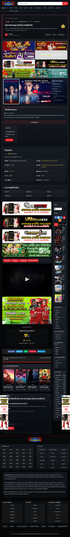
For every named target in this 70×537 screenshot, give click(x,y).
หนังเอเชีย (57, 326)
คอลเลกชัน (35, 518)
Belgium (63, 464)
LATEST (56, 224)
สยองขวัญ (57, 399)
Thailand (64, 453)
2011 (4, 459)
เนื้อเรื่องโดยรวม (56, 84)
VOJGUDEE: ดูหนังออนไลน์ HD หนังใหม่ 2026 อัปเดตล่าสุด (29, 533)
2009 (17, 459)
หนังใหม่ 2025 (58, 337)
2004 (17, 463)
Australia (53, 460)
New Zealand (64, 467)
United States (53, 160)
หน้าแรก (5, 8)
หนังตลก (44, 7)
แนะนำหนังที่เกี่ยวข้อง (58, 100)
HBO (56, 367)
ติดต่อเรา (12, 526)
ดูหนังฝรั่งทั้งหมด (57, 86)
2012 (30, 456)
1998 (24, 466)
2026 (4, 449)
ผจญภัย (56, 377)
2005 (11, 463)
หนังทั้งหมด (58, 7)
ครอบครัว (57, 392)
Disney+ (57, 365)
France (41, 456)
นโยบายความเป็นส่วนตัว (22, 526)
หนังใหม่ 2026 (58, 334)
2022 (30, 449)
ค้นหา (65, 3)
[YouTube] (64, 217)
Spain (42, 464)
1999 (17, 466)
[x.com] (58, 217)
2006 (4, 463)
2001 (4, 466)
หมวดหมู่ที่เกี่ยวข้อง (57, 91)
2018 (24, 453)
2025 (11, 449)
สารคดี (56, 390)
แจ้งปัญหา (15, 260)
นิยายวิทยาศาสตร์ (58, 408)
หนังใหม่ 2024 (58, 339)
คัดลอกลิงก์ (48, 34)
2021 (4, 453)
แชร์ (54, 34)
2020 (11, 453)
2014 (17, 456)
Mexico (42, 467)
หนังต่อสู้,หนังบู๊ (58, 375)
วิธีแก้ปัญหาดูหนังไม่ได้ (14, 10)
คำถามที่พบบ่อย (51, 526)
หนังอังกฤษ (7, 196)
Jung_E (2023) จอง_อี (44, 357)
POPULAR (64, 224)
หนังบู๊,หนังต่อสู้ (37, 7)
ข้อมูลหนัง (55, 88)
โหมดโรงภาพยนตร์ (33, 260)
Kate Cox (11, 171)
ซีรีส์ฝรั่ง (57, 349)
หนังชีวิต (57, 388)
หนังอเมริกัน (29, 196)
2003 (24, 463)
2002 (30, 463)
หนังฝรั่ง (49, 192)
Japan (42, 453)
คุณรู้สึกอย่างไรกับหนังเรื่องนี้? (59, 96)
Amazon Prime (58, 363)
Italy (53, 464)
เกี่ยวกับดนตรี (58, 401)
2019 (17, 453)
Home (6, 18)
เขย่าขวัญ (15, 18)
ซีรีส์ (56, 315)
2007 (30, 459)
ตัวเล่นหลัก (55, 93)
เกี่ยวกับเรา (5, 526)
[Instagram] (61, 217)
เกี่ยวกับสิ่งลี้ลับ (58, 403)
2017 (30, 453)
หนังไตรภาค (51, 7)
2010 (11, 459)
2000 (11, 466)
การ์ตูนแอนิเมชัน (58, 379)
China (52, 453)
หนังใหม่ (11, 7)
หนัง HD (7, 192)
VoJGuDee (38, 21)
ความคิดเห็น (23, 260)
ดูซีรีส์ (21, 7)
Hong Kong (41, 460)
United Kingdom (45, 160)
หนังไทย (25, 7)
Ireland (52, 467)
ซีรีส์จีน (56, 352)
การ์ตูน (30, 7)
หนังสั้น (56, 417)
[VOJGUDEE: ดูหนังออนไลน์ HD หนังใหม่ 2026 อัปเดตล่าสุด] (8, 3)
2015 (11, 456)
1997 (30, 466)
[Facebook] (55, 217)
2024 (17, 449)
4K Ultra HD (57, 521)
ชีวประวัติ (57, 382)
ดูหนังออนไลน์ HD (9, 475)
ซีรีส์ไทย (57, 354)
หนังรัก (56, 406)
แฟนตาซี (57, 395)
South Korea (53, 456)
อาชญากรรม (57, 386)
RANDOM (60, 224)
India (63, 460)
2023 (24, 449)
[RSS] (60, 220)
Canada (63, 449)
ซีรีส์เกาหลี (57, 347)
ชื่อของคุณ (7, 421)
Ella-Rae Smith (45, 165)
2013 (24, 456)
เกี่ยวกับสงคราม (58, 414)
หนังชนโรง (57, 312)
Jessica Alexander (53, 165)
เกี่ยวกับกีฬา (57, 410)
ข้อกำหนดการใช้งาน (34, 526)
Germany (63, 456)
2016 (4, 456)
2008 (24, 459)
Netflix (16, 7)
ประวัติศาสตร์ (58, 397)
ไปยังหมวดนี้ (9, 140)
